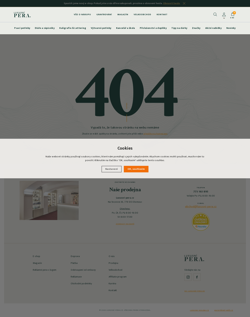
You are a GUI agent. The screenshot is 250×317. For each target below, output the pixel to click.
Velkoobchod (142, 14)
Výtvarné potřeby (101, 28)
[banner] (22, 14)
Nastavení (111, 169)
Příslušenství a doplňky (153, 28)
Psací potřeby (22, 28)
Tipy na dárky (179, 28)
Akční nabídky (213, 28)
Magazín (122, 14)
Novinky (231, 28)
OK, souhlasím (136, 169)
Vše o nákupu (82, 14)
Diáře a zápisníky (45, 28)
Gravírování (104, 14)
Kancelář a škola (125, 28)
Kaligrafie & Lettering (72, 28)
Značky (196, 28)
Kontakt (162, 14)
